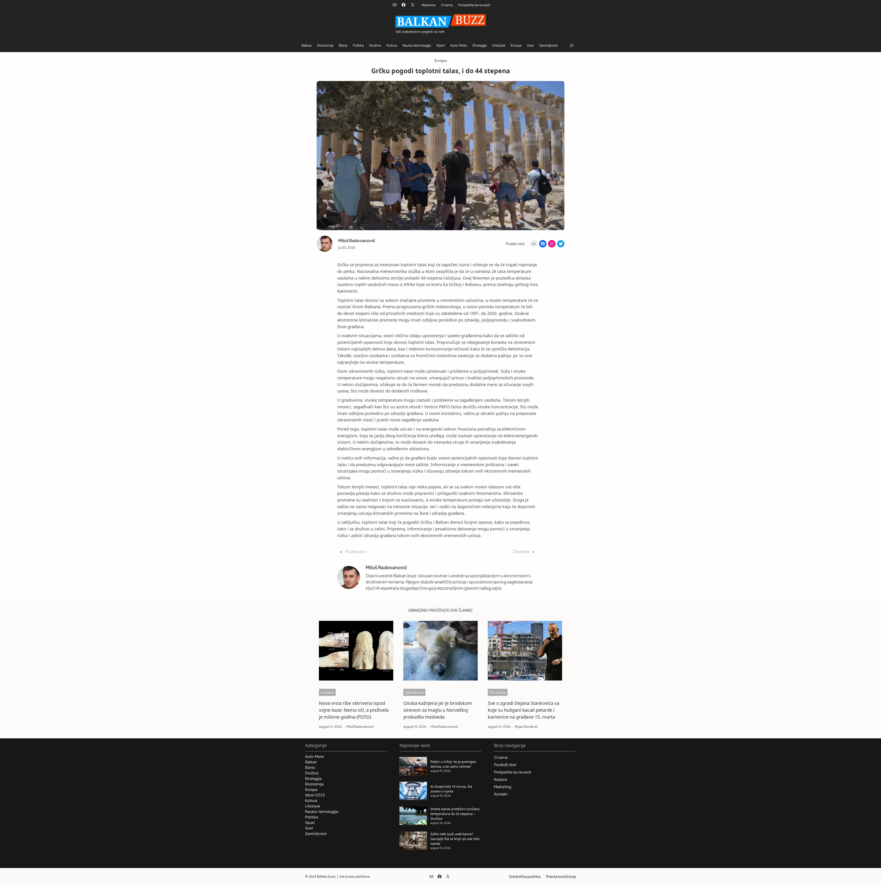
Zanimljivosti (414, 692)
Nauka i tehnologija (321, 811)
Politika (311, 817)
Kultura (311, 800)
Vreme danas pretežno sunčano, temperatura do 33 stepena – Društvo (455, 814)
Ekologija (313, 778)
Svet (309, 828)
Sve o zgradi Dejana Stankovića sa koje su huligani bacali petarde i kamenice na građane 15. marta (523, 710)
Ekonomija (498, 692)
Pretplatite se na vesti (474, 5)
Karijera (500, 779)
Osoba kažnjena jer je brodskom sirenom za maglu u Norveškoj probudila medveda (437, 710)
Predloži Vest (505, 764)
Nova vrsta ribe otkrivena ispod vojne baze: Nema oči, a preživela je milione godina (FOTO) (354, 710)
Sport (310, 822)
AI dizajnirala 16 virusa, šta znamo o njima (451, 788)
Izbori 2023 (315, 795)
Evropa (441, 60)
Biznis (310, 767)
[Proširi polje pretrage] (571, 45)
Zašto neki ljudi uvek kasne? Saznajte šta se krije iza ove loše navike (455, 839)
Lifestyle (327, 692)
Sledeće (521, 551)
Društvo (311, 772)
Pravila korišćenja (561, 876)
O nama (447, 5)
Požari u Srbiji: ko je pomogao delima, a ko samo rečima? (453, 764)
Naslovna (428, 5)
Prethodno (355, 551)
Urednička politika (525, 876)
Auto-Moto (314, 756)
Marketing (502, 786)
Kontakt (500, 794)
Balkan (311, 761)
